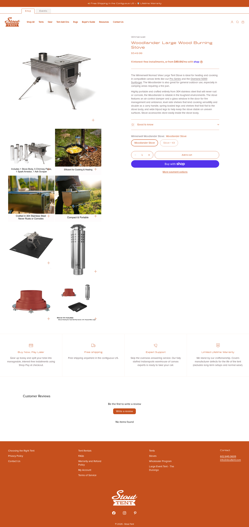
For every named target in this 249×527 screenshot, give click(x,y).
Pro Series (175, 78)
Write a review (124, 411)
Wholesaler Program (160, 461)
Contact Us (118, 22)
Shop (28, 11)
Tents (41, 22)
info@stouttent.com (230, 460)
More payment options (175, 171)
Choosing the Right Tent (21, 450)
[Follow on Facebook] (114, 513)
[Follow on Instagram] (124, 513)
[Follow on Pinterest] (135, 513)
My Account (84, 470)
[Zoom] (93, 120)
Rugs (75, 22)
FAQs (81, 455)
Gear (50, 22)
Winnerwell (138, 37)
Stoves (153, 455)
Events (43, 11)
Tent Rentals (84, 450)
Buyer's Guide (88, 22)
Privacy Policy (15, 455)
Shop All (31, 22)
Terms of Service (87, 475)
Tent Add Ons (62, 22)
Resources (104, 22)
